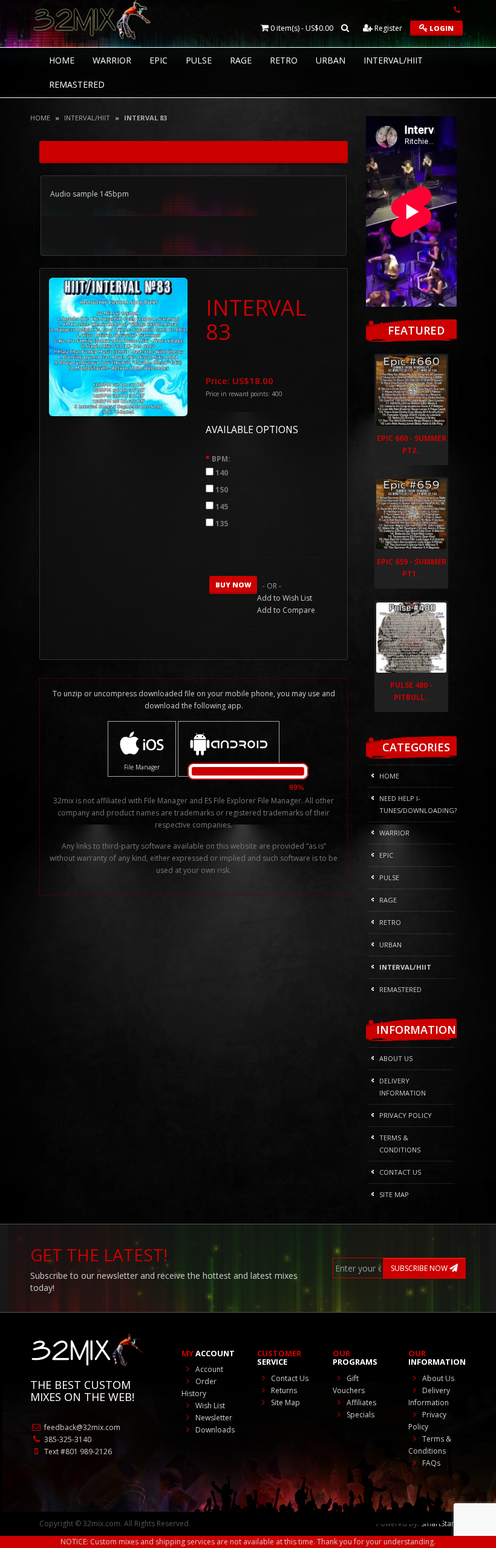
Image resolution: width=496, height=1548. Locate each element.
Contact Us (400, 1172)
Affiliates (360, 1402)
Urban (330, 60)
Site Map (394, 1194)
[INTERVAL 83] (118, 346)
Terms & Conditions (399, 1143)
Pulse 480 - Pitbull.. (411, 691)
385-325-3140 (66, 1439)
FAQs (430, 1463)
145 (221, 506)
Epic (158, 60)
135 (221, 523)
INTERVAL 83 (145, 117)
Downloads (214, 1430)
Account (208, 1369)
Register (387, 28)
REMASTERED (77, 84)
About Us (396, 1058)
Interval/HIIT (393, 60)
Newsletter (213, 1417)
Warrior (112, 60)
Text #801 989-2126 (77, 1451)
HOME (61, 60)
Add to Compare (286, 610)
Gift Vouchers (349, 1384)
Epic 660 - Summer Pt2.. (411, 444)
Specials (359, 1414)
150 (221, 490)
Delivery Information (402, 1086)
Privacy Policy (405, 1115)
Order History (199, 1387)
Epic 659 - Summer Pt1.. (411, 568)
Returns (283, 1390)
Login (441, 28)
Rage (241, 60)
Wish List (209, 1405)
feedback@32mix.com (81, 1427)
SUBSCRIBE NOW (420, 1268)
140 (221, 473)
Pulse (199, 60)
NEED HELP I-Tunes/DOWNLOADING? (416, 804)
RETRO (284, 60)
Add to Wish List (284, 598)
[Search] (345, 28)
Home (40, 117)
